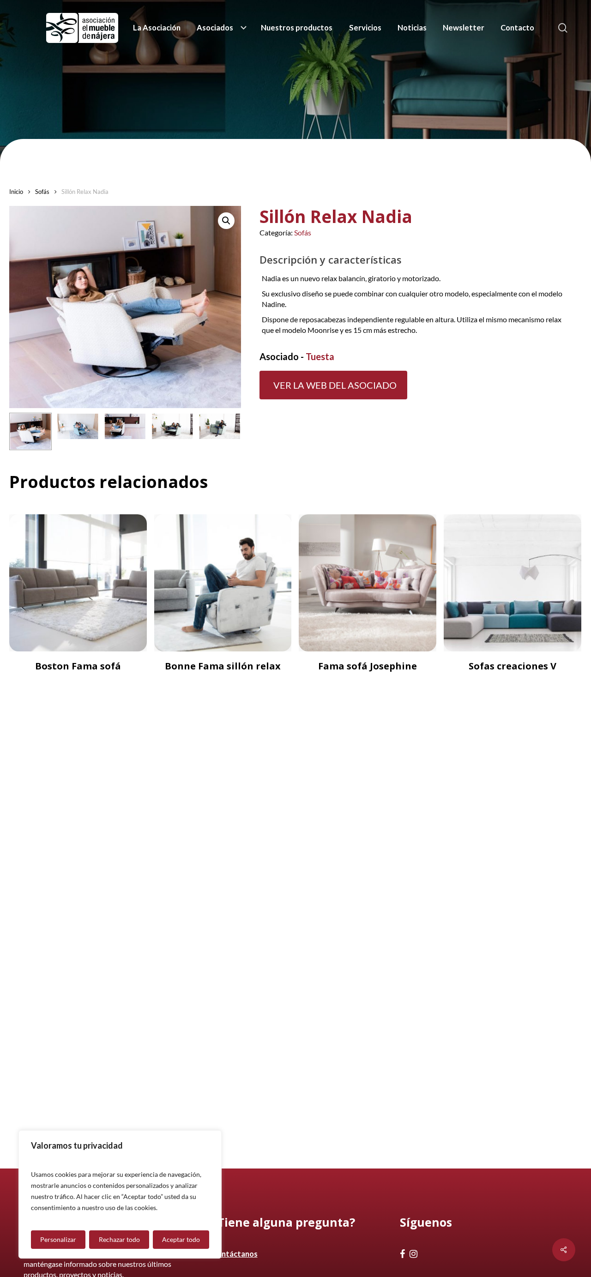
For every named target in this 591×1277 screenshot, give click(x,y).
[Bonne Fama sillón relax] (223, 583)
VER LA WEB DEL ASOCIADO (335, 385)
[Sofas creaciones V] (512, 583)
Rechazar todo (119, 1239)
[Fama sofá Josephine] (367, 583)
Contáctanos (235, 1254)
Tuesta (320, 356)
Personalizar (58, 1239)
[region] (120, 1194)
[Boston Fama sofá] (78, 583)
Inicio (16, 191)
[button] (226, 220)
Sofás (42, 191)
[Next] (226, 431)
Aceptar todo (181, 1239)
